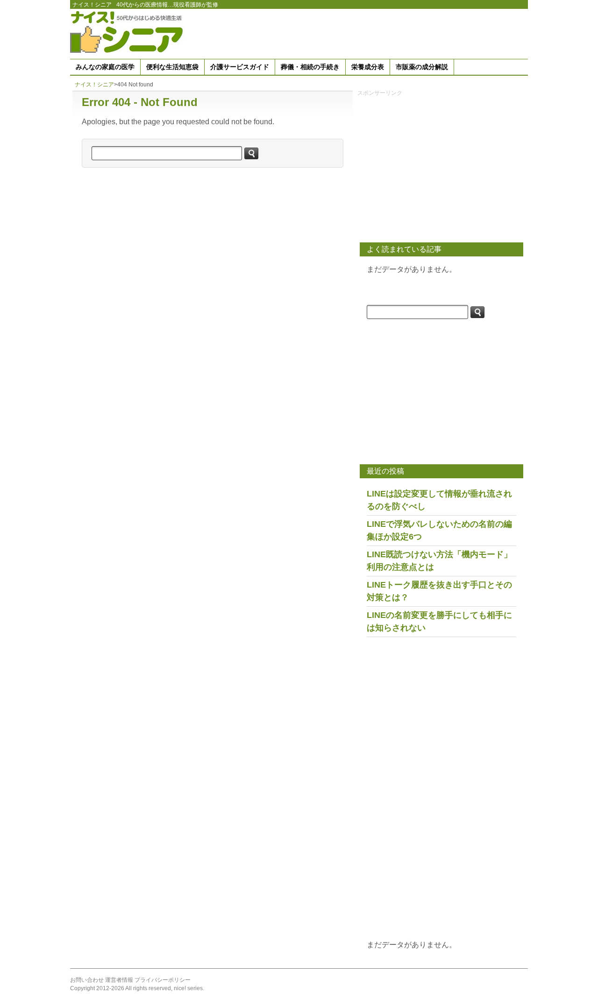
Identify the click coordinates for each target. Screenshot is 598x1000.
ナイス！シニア (92, 4)
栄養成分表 (367, 67)
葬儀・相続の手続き (310, 67)
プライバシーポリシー (163, 980)
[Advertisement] (358, 32)
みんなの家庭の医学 (105, 67)
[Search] (251, 153)
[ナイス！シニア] (128, 31)
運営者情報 (119, 980)
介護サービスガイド (239, 67)
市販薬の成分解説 (422, 67)
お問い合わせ (87, 980)
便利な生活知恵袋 (172, 67)
